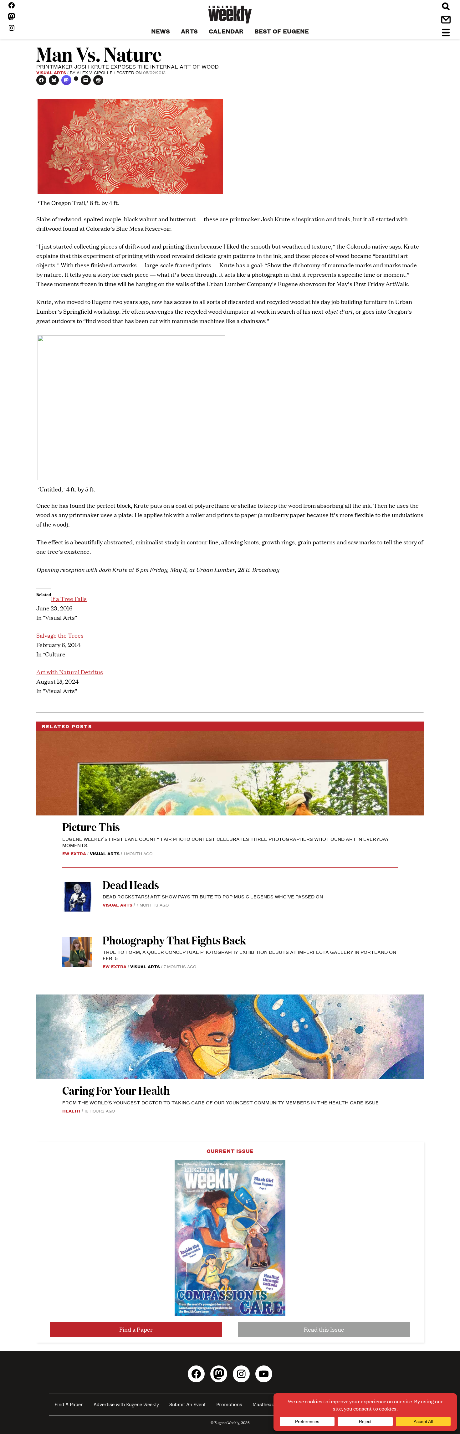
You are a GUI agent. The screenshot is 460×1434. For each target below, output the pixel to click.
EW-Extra (74, 853)
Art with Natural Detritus (69, 672)
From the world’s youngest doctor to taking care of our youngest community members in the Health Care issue (220, 1102)
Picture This (91, 827)
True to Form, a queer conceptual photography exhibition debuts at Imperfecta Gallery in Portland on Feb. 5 (249, 954)
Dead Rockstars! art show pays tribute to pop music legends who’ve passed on (213, 896)
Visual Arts (51, 72)
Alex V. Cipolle (95, 72)
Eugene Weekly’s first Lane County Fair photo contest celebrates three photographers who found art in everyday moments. (225, 841)
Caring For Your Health (116, 1090)
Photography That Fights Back (174, 940)
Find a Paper (136, 1329)
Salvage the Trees (60, 635)
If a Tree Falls (69, 599)
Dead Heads (131, 884)
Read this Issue (324, 1329)
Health (71, 1111)
